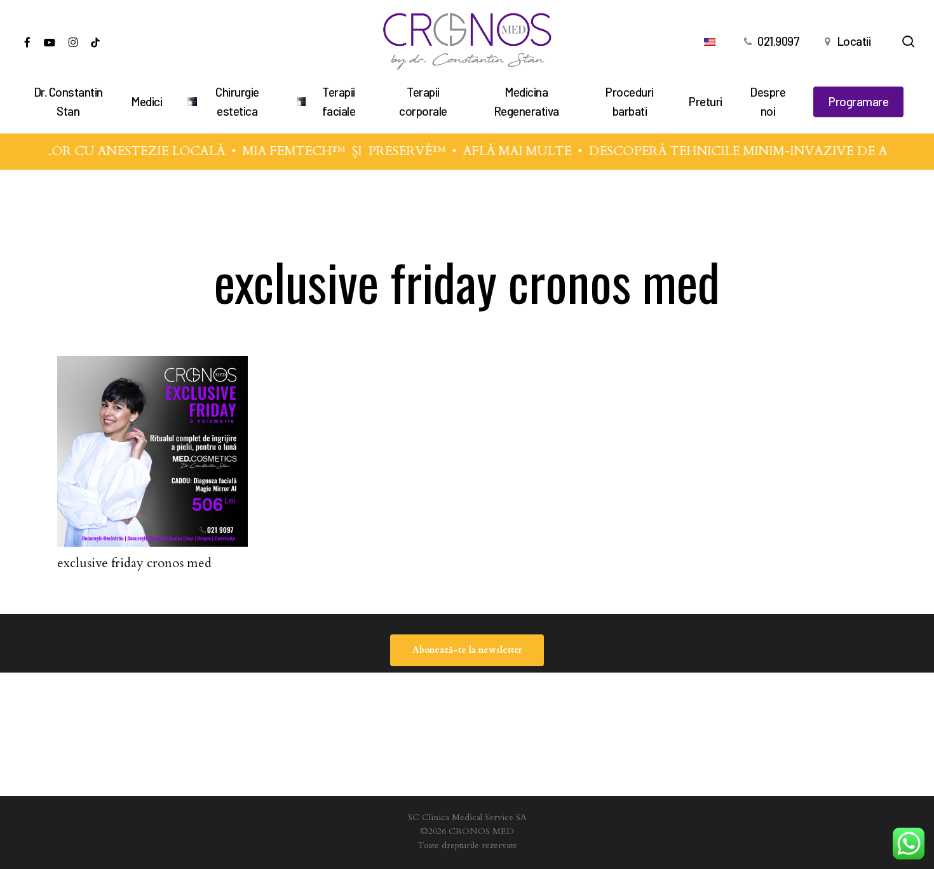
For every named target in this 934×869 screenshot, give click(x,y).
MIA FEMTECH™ (287, 151)
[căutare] (908, 41)
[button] (467, 650)
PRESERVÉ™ (401, 151)
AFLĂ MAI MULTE (511, 151)
